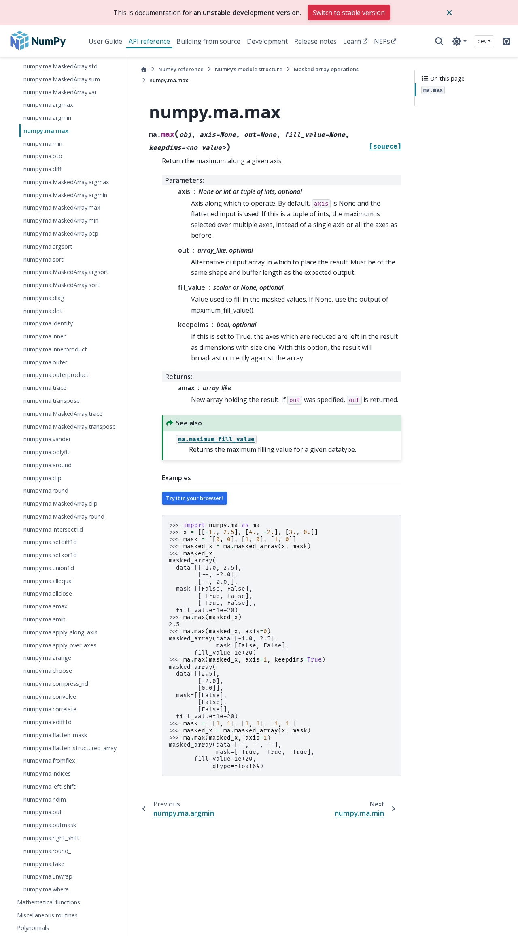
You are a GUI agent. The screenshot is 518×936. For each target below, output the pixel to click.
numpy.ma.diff (42, 169)
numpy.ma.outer (45, 362)
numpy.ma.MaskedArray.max (61, 208)
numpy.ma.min (42, 143)
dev (482, 41)
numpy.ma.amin (44, 619)
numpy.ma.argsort (47, 246)
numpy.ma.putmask (49, 825)
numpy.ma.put (42, 812)
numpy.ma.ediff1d (47, 722)
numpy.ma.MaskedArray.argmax (66, 182)
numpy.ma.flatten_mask (55, 735)
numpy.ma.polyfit (46, 452)
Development (267, 41)
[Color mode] (459, 41)
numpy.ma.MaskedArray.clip (60, 503)
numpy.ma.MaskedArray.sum (61, 79)
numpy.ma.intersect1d (53, 529)
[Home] (143, 69)
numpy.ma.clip (42, 478)
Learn (352, 41)
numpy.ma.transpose (51, 400)
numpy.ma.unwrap (47, 876)
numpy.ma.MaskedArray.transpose (69, 426)
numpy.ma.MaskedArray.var (60, 92)
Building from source (208, 41)
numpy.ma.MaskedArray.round (63, 516)
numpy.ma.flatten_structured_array (70, 748)
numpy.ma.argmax (48, 104)
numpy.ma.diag (43, 298)
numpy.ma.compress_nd (55, 683)
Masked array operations (326, 69)
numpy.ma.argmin (47, 117)
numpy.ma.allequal (48, 581)
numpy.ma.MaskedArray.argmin (65, 195)
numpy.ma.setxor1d (50, 555)
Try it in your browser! (194, 498)
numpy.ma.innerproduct (55, 349)
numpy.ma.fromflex (49, 760)
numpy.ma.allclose (47, 594)
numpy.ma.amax (45, 606)
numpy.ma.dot (42, 311)
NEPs (382, 41)
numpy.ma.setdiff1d (50, 542)
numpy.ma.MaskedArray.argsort (65, 272)
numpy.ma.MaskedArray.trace (62, 413)
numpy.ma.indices (47, 773)
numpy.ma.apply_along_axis (60, 632)
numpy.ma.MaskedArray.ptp (60, 233)
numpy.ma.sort (43, 259)
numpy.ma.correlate (49, 709)
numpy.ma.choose (47, 670)
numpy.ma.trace (44, 387)
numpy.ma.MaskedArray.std (60, 66)
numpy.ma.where (46, 889)
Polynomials (33, 928)
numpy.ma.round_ (47, 851)
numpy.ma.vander (47, 439)
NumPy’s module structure (248, 69)
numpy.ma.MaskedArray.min (60, 220)
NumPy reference (181, 69)
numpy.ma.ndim (44, 799)
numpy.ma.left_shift (49, 786)
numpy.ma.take (43, 864)
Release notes (315, 41)
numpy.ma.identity (48, 323)
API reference (149, 41)
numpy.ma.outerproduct (56, 375)
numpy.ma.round (45, 490)
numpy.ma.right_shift (51, 838)
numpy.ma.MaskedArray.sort (61, 285)
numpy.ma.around (47, 465)
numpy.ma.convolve (49, 696)
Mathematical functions (48, 902)
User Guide (105, 41)
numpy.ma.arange (47, 658)
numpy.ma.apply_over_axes (59, 645)
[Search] (439, 41)
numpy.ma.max (45, 130)
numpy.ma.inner (44, 336)
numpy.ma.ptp (42, 156)
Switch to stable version (349, 12)
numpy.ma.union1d (48, 568)
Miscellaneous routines (47, 915)
